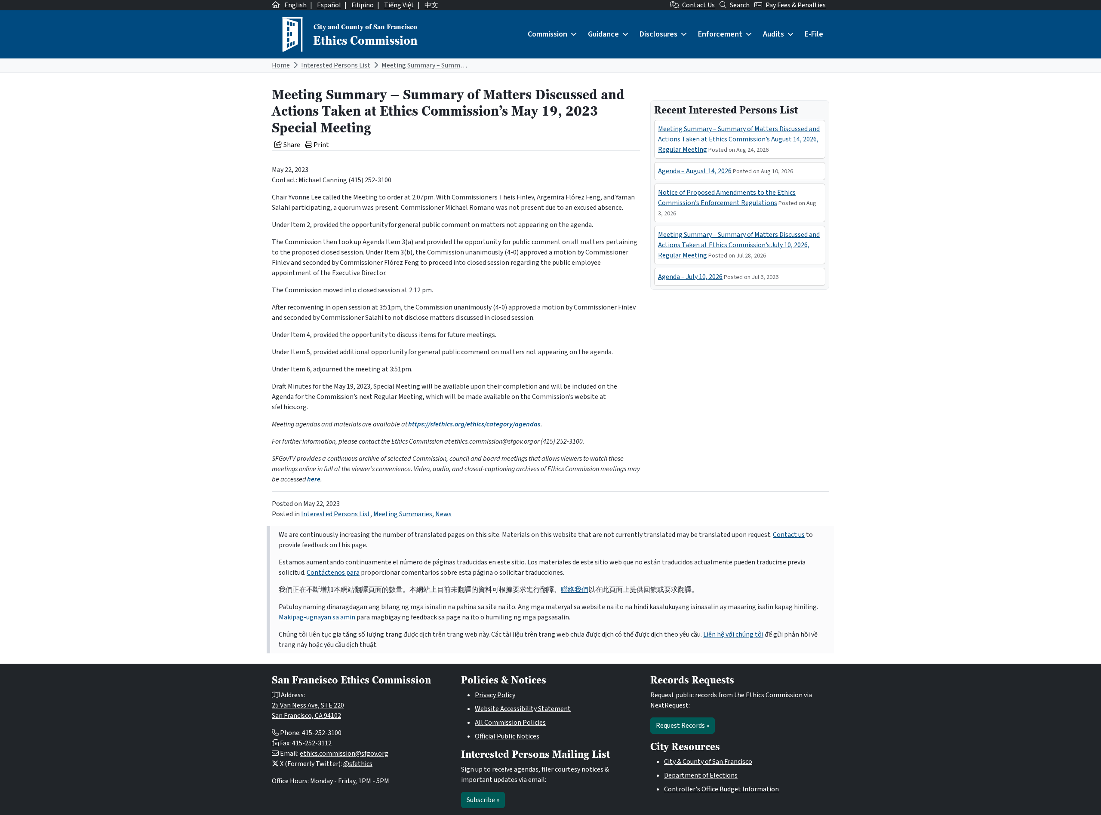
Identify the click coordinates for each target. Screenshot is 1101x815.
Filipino (362, 5)
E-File (814, 34)
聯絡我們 (574, 589)
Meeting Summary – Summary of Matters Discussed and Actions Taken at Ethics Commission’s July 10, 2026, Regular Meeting (739, 245)
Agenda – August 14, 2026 (695, 171)
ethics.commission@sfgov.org (344, 753)
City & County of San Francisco (708, 761)
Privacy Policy (495, 695)
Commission (547, 34)
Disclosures (658, 34)
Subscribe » (483, 800)
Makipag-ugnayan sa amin (317, 617)
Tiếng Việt (399, 5)
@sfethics (357, 764)
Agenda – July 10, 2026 (690, 277)
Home (281, 65)
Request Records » (682, 725)
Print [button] (320, 145)
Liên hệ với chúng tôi (733, 634)
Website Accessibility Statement (523, 709)
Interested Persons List (335, 65)
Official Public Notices (507, 736)
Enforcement (720, 34)
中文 (431, 5)
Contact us (789, 534)
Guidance (603, 34)
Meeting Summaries (402, 514)
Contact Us (698, 5)
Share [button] (291, 145)
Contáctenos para (333, 572)
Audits (773, 34)
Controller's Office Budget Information (721, 789)
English (295, 5)
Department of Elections (701, 775)
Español (329, 5)
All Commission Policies (510, 722)
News (443, 514)
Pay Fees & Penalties (796, 5)
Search (740, 5)
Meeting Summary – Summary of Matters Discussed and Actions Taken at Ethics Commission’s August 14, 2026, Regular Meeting (739, 139)
